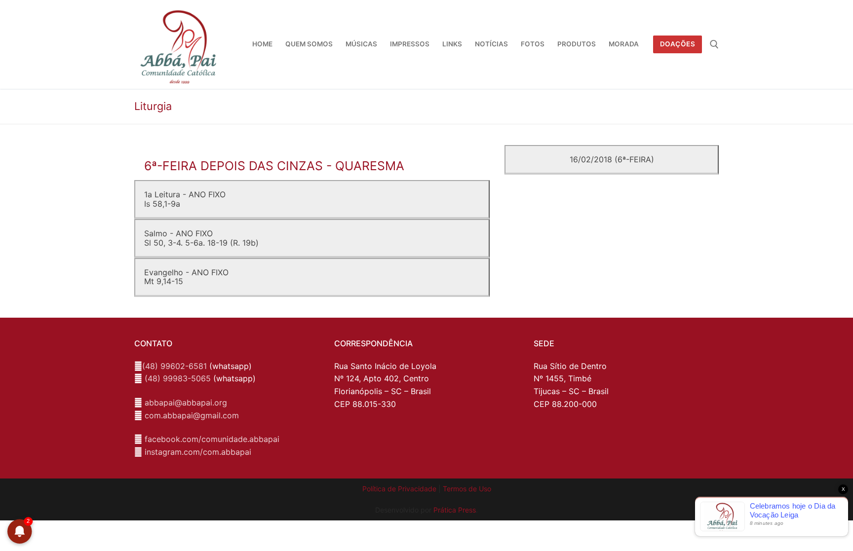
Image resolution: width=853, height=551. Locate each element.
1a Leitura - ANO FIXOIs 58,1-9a (185, 198)
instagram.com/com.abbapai (198, 452)
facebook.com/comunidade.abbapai (212, 439)
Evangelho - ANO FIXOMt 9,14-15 (186, 276)
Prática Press (454, 510)
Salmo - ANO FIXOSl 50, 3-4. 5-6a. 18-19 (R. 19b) (201, 237)
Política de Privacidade (399, 488)
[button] (832, 14)
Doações (678, 44)
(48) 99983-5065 (178, 378)
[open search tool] (714, 44)
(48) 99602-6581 (174, 366)
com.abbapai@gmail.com (192, 415)
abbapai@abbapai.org (186, 402)
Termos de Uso (467, 488)
